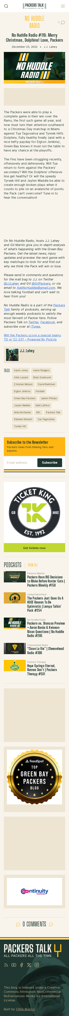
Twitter (33, 322)
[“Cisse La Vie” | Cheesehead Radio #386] (15, 648)
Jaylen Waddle (22, 405)
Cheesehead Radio (37, 645)
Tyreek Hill (20, 426)
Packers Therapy (36, 662)
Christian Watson (23, 384)
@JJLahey (11, 283)
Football (40, 391)
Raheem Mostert (23, 419)
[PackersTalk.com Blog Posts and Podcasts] (34, 6)
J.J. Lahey (50, 47)
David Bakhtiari (46, 384)
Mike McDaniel (22, 412)
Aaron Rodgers (41, 370)
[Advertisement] (34, 97)
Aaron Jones (21, 370)
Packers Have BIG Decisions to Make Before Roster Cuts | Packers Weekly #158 (46, 581)
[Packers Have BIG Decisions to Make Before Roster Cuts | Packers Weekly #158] (15, 576)
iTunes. (36, 326)
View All (33, 565)
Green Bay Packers (24, 398)
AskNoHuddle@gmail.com (36, 287)
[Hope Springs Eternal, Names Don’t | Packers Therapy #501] (15, 665)
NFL (38, 412)
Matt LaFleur (43, 405)
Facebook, (48, 322)
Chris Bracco (25, 1009)
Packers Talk (53, 412)
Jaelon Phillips (49, 398)
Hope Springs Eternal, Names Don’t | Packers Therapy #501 (42, 670)
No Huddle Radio (36, 620)
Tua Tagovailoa (46, 419)
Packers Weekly (36, 573)
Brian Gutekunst (42, 377)
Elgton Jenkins (22, 391)
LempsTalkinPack (37, 594)
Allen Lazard (21, 377)
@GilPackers (41, 283)
